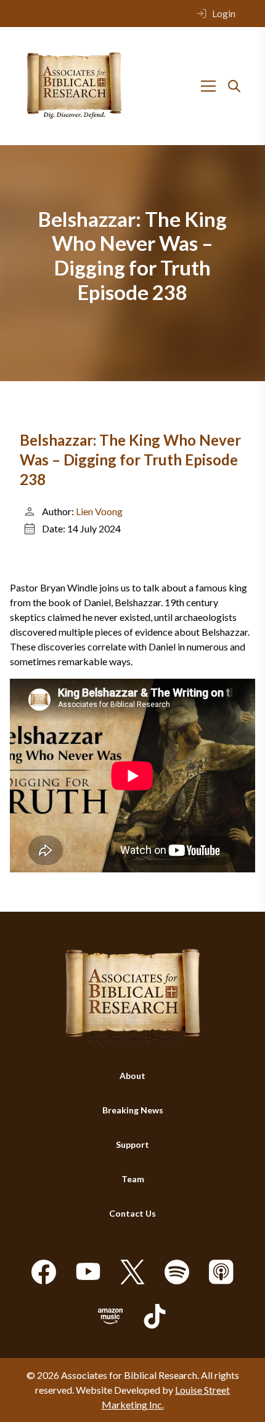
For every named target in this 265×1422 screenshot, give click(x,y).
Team (132, 1179)
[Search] (234, 86)
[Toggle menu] (208, 86)
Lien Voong (99, 511)
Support (132, 1144)
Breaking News (132, 1110)
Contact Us (132, 1213)
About (132, 1075)
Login (223, 13)
